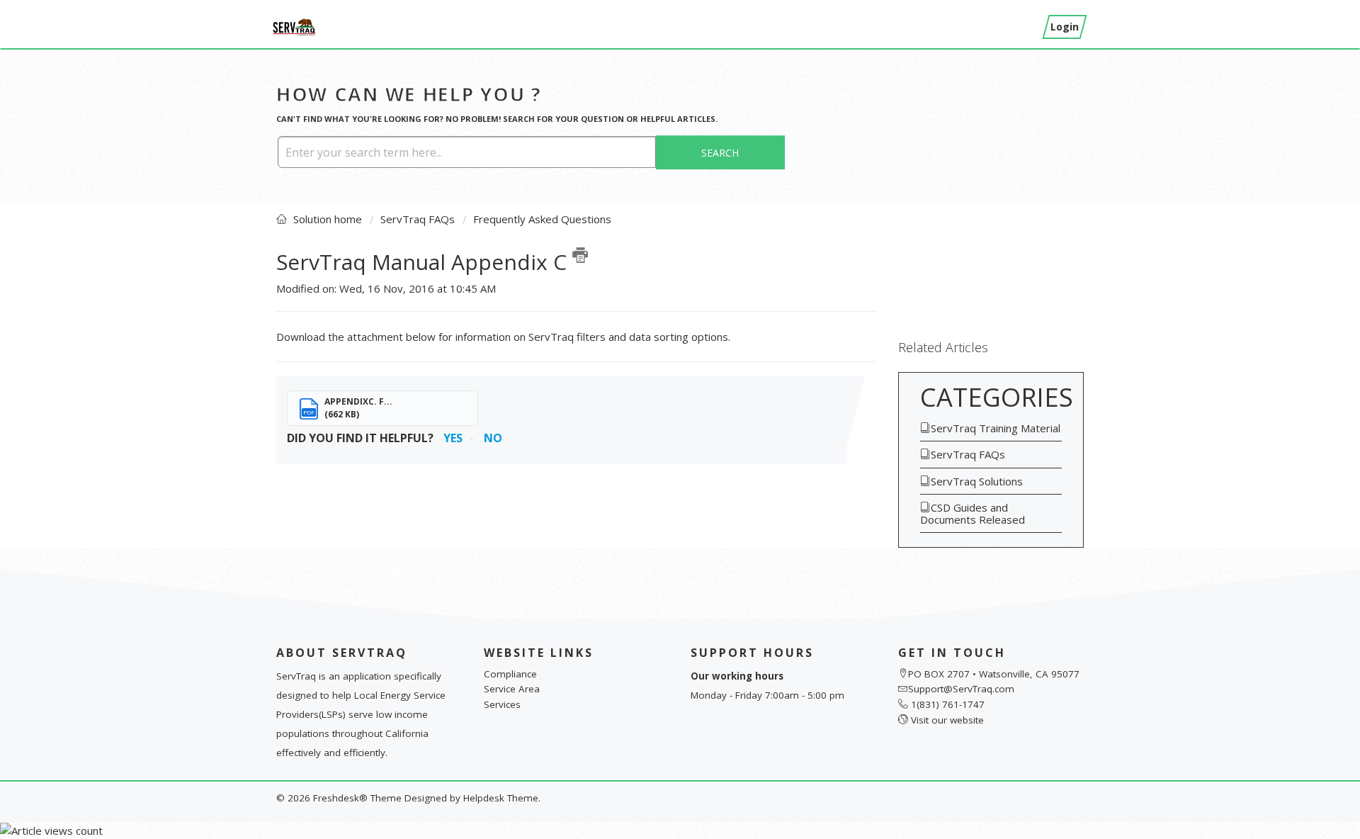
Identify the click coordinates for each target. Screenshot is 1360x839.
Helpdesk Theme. (501, 798)
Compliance (510, 674)
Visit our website (947, 720)
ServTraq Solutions (977, 481)
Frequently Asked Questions (542, 219)
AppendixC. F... (358, 401)
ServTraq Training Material (995, 428)
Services (502, 704)
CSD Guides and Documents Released (972, 513)
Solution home (329, 219)
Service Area (512, 688)
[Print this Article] (580, 255)
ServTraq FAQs (417, 219)
